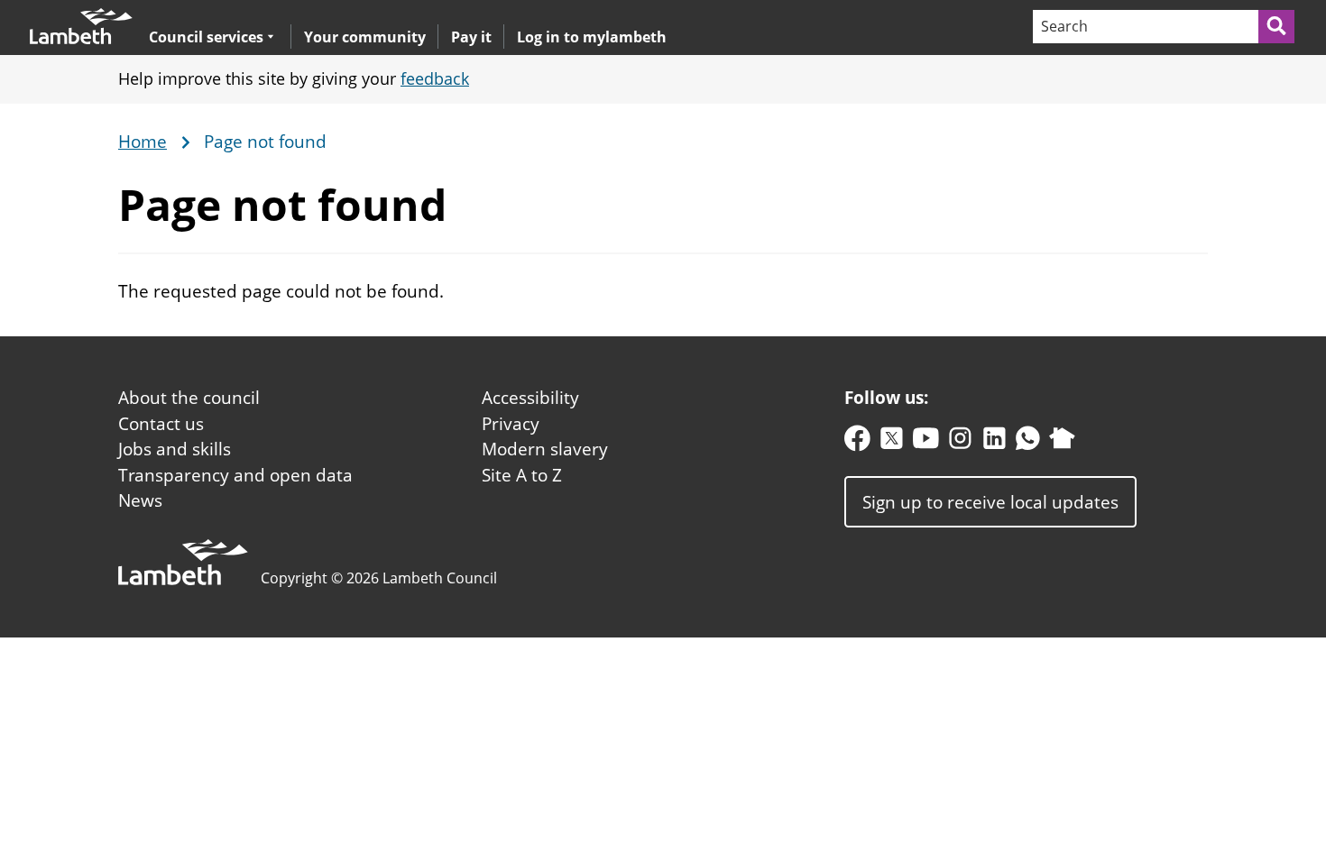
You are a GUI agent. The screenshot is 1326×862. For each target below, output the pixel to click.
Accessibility (530, 397)
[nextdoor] (1062, 442)
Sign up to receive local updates (990, 501)
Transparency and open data (235, 475)
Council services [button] (206, 36)
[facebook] (857, 442)
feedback (435, 78)
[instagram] (960, 442)
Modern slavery (545, 449)
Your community (365, 37)
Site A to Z (522, 475)
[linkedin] (994, 442)
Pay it (471, 37)
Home (142, 142)
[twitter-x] (892, 442)
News (140, 500)
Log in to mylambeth (592, 37)
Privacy (510, 424)
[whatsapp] (1028, 442)
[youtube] (926, 442)
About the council (189, 397)
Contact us (161, 424)
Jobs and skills (174, 449)
